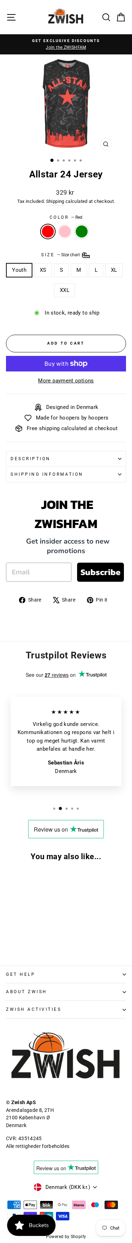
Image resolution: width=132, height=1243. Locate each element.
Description (31, 458)
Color (66, 217)
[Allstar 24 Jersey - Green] (26, 940)
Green (82, 231)
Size (61, 254)
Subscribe (100, 572)
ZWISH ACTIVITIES (34, 1009)
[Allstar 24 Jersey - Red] (10, 940)
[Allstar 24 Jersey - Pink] (18, 940)
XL (114, 270)
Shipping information (47, 474)
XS (43, 270)
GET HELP (20, 974)
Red (48, 231)
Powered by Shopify (66, 1236)
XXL (64, 290)
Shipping (55, 201)
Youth (19, 270)
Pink (65, 231)
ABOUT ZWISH (26, 991)
